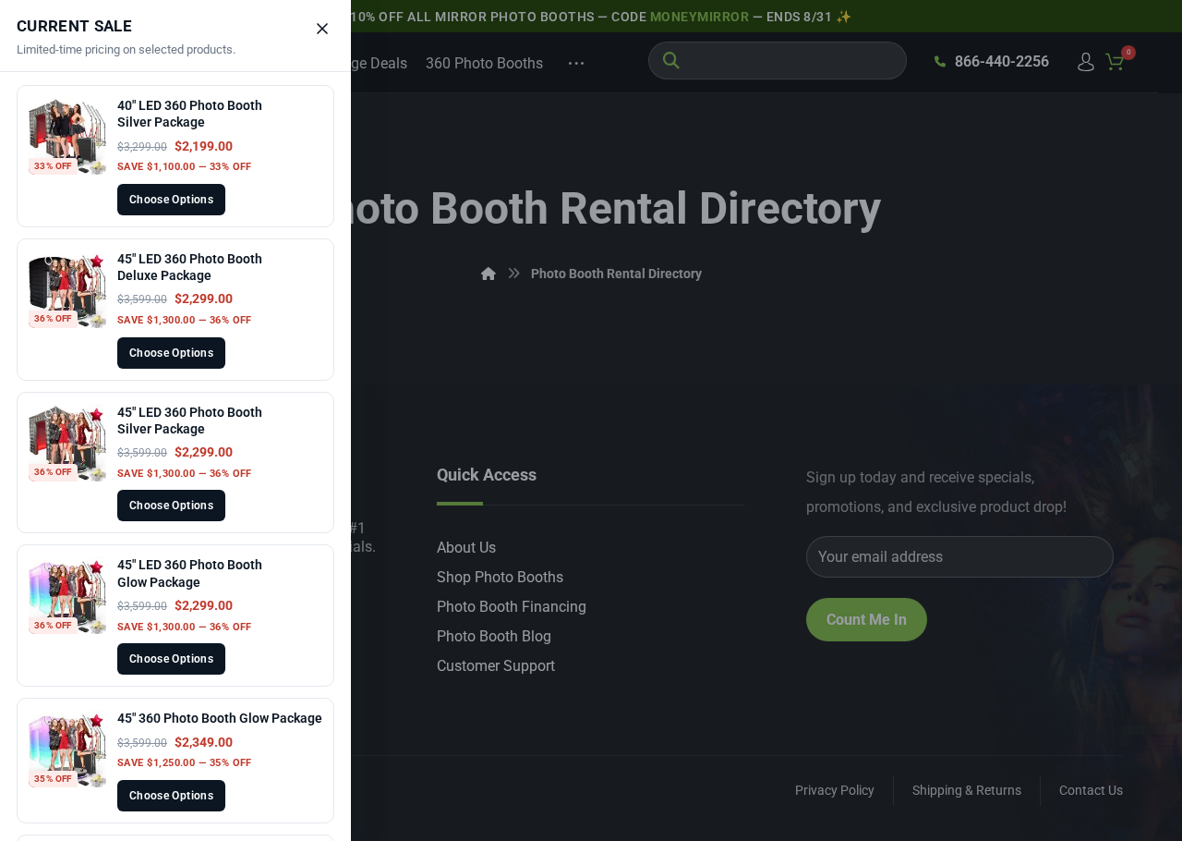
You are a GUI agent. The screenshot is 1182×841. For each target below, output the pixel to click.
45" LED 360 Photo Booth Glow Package (189, 573)
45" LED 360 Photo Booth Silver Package (189, 420)
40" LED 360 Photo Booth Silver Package (189, 113)
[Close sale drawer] (322, 28)
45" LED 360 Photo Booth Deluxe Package (189, 267)
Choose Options (171, 199)
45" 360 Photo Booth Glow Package (219, 718)
